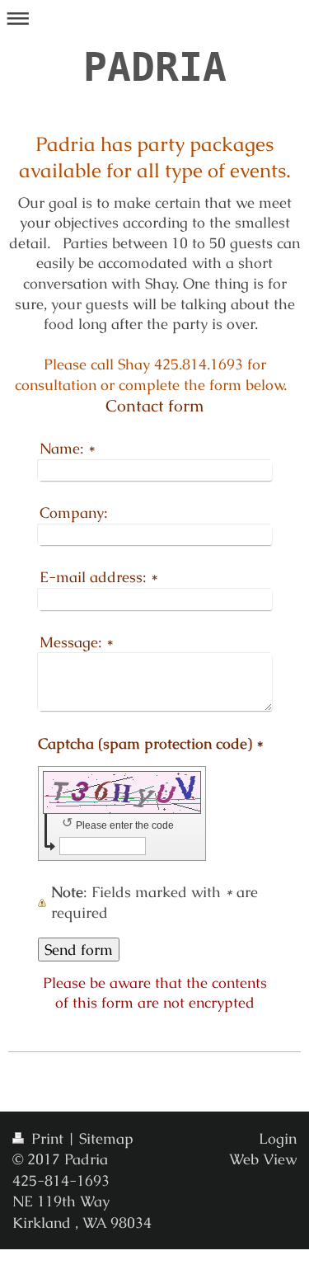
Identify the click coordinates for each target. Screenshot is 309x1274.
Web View (263, 1158)
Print (47, 1138)
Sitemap (106, 1138)
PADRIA (155, 67)
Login (278, 1138)
